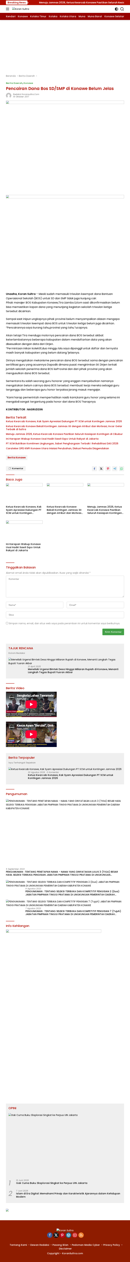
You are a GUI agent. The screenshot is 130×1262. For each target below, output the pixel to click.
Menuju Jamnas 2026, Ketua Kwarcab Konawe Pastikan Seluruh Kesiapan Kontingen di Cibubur (64, 434)
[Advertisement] (65, 45)
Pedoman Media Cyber (86, 1245)
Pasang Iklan (60, 1245)
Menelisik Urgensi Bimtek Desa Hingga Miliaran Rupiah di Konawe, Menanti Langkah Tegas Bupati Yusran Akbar (73, 671)
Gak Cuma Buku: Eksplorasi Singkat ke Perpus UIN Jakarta (51, 1183)
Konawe (28, 83)
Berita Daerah (14, 83)
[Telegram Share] (114, 468)
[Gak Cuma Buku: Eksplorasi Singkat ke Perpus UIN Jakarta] (65, 1145)
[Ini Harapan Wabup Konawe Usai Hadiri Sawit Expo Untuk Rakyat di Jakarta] (24, 530)
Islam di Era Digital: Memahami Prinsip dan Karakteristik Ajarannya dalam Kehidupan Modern (68, 1195)
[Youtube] (75, 1235)
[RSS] (81, 1235)
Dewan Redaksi (39, 1245)
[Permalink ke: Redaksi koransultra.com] (8, 95)
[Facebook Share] (94, 468)
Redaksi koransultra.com (26, 94)
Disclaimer (65, 1248)
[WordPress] (68, 1235)
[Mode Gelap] (116, 9)
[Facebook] (49, 1235)
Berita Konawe (17, 457)
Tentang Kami (18, 1245)
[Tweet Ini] (101, 468)
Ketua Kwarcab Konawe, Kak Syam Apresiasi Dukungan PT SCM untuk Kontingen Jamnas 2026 (64, 421)
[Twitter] (56, 1235)
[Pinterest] (62, 1235)
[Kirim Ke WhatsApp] (121, 468)
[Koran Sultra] (20, 9)
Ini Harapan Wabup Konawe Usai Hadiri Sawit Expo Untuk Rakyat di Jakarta (52, 438)
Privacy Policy (111, 1245)
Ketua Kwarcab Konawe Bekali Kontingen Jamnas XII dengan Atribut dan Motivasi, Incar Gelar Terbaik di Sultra (64, 428)
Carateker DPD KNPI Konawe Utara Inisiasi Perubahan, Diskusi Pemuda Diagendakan (57, 448)
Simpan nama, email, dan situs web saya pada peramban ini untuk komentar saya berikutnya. (64, 623)
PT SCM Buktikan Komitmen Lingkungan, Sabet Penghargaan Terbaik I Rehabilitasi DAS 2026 (62, 443)
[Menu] (8, 9)
